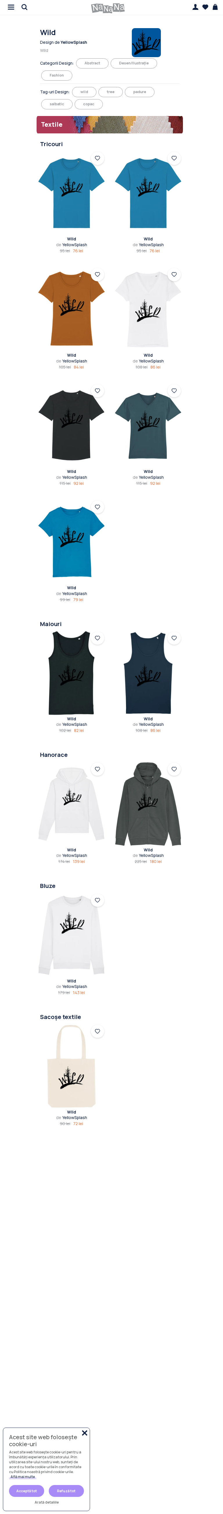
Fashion (57, 75)
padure (139, 91)
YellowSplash (71, 244)
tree (110, 91)
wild (84, 91)
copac (88, 103)
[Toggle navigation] (9, 6)
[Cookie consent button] (85, 1433)
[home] (108, 8)
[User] (195, 7)
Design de (63, 42)
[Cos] (215, 7)
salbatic (57, 103)
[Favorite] (205, 7)
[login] (97, 158)
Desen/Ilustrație (134, 63)
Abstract (92, 63)
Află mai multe (22, 1476)
